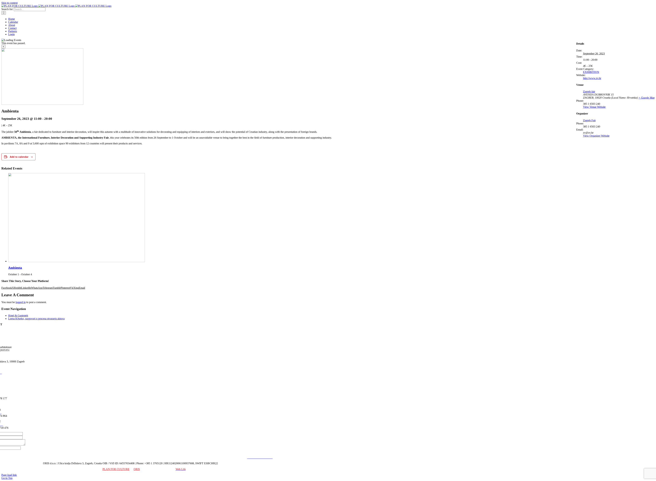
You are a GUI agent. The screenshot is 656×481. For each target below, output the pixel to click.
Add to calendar (19, 156)
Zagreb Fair (589, 120)
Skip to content (9, 2)
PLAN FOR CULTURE (115, 469)
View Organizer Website (596, 135)
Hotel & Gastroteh (18, 315)
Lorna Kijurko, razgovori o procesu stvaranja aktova (36, 318)
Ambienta (15, 267)
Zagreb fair (589, 91)
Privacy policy (237, 457)
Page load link (9, 474)
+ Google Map (646, 97)
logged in (21, 302)
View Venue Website (594, 106)
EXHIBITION (591, 72)
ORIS (137, 469)
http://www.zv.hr (592, 78)
